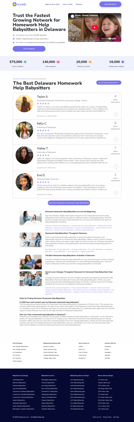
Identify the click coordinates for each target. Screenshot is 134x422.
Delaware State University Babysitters (57, 288)
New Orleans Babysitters (49, 389)
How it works (68, 4)
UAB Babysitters (18, 380)
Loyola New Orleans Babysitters (23, 397)
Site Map (15, 79)
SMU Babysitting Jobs (77, 394)
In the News (82, 355)
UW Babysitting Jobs (77, 409)
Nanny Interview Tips (50, 349)
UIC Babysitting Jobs (76, 406)
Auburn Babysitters (19, 400)
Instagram (108, 352)
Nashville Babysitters (48, 406)
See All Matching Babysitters (108, 83)
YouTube (107, 358)
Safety (81, 346)
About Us (82, 349)
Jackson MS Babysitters (49, 397)
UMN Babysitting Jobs (77, 386)
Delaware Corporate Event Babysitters (57, 226)
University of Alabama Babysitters (23, 391)
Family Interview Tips (50, 352)
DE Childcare (23, 79)
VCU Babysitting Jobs (77, 403)
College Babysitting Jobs (51, 355)
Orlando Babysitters (47, 400)
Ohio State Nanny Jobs (105, 400)
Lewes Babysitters (60, 251)
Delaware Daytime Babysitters (64, 228)
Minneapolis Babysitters (49, 394)
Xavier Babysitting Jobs (77, 391)
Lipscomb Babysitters (20, 389)
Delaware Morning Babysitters (84, 228)
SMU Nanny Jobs (103, 391)
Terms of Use (97, 417)
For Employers (17, 352)
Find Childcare (29, 49)
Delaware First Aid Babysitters (64, 230)
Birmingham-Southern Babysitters (23, 409)
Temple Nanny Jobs (104, 383)
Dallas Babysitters (47, 403)
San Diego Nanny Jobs (105, 389)
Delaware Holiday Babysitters (84, 230)
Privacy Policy (107, 417)
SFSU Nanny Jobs (103, 403)
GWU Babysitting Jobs (77, 397)
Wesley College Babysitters (80, 288)
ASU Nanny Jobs (103, 409)
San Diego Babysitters (48, 386)
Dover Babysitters (73, 251)
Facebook (108, 346)
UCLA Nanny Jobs (103, 406)
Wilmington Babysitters (79, 249)
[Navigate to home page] (19, 4)
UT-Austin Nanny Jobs (105, 397)
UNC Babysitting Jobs (77, 383)
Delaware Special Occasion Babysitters (83, 226)
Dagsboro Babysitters (87, 251)
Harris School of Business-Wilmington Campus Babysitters (91, 290)
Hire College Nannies (19, 349)
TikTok (107, 349)
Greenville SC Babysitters (49, 391)
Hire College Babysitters (20, 346)
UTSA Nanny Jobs (103, 386)
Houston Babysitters (48, 383)
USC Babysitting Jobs (77, 389)
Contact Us (82, 358)
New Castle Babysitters (95, 249)
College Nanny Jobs (49, 358)
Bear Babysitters (50, 249)
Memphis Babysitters (48, 409)
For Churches (17, 358)
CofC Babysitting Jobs (77, 400)
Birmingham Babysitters (49, 380)
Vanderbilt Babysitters (20, 403)
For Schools (16, 355)
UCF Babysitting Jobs (77, 380)
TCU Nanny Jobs (103, 394)
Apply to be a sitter (52, 4)
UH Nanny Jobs (103, 380)
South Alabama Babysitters (21, 406)
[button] (94, 27)
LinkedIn (107, 355)
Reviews (79, 4)
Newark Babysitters (63, 249)
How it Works (83, 352)
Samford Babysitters (19, 386)
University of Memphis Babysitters (24, 394)
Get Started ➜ (110, 4)
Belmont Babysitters (19, 383)
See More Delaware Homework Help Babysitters (69, 203)
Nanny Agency (17, 361)
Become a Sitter (48, 346)
